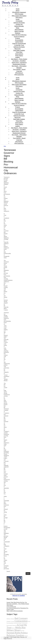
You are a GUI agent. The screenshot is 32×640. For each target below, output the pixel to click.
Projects (17, 38)
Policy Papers (19, 55)
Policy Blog (19, 52)
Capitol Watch (19, 42)
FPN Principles (19, 14)
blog (5, 146)
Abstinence (9, 618)
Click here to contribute (18, 595)
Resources (18, 48)
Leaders (17, 57)
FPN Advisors (19, 73)
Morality (22, 630)
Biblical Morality (19, 26)
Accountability (19, 40)
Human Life (19, 24)
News (17, 28)
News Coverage (19, 31)
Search (8, 571)
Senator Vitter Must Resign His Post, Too (17, 602)
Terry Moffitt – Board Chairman (19, 70)
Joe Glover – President (19, 61)
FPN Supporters (19, 74)
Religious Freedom (15, 635)
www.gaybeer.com (11, 606)
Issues (17, 19)
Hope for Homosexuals (19, 43)
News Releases (19, 29)
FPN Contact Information (19, 16)
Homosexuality (9, 625)
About (17, 10)
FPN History (19, 17)
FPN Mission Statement (19, 12)
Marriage (13, 627)
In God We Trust (19, 45)
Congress (12, 621)
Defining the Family (19, 23)
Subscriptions (19, 54)
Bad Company (21, 618)
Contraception (21, 621)
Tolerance (26, 635)
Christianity (19, 21)
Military (10, 630)
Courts (29, 621)
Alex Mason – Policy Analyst (19, 59)
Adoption (12, 618)
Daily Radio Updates (19, 50)
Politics (24, 632)
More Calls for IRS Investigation (15, 611)
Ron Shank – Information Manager (19, 67)
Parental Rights (14, 632)
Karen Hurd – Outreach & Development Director (19, 63)
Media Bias (20, 627)
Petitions (17, 33)
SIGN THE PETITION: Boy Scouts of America (19, 35)
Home (17, 9)
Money (17, 630)
